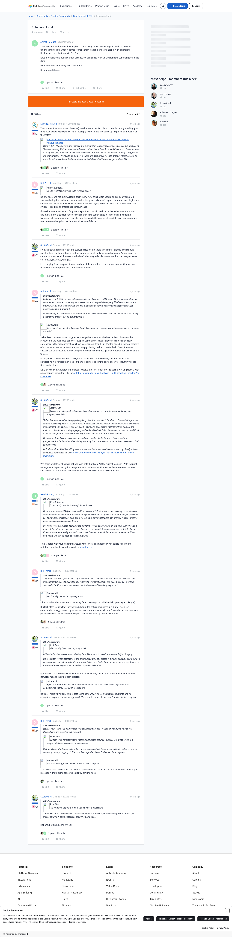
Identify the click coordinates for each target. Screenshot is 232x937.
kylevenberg (165, 94)
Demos (110, 892)
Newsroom (198, 899)
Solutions (67, 866)
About (195, 873)
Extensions (24, 886)
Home (30, 16)
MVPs (126, 5)
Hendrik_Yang (47, 494)
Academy (137, 5)
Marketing (67, 879)
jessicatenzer (166, 84)
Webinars (111, 905)
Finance (66, 905)
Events (116, 5)
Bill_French (45, 183)
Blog (194, 886)
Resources (156, 866)
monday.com (86, 547)
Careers (196, 879)
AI (19, 899)
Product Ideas (102, 5)
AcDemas (164, 121)
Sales (65, 899)
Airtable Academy (116, 873)
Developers (156, 886)
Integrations (24, 879)
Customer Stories (116, 899)
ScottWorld (46, 245)
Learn (109, 866)
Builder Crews (85, 5)
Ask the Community (60, 16)
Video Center (113, 886)
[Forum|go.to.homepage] (42, 6)
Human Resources (72, 892)
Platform (23, 866)
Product (66, 873)
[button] (177, 6)
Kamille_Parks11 (48, 123)
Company (197, 866)
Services (154, 879)
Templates (155, 899)
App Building (25, 892)
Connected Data (27, 905)
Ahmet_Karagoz (48, 41)
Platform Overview (28, 873)
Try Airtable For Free (203, 905)
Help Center (151, 5)
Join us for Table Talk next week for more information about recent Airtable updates (88, 139)
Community (42, 16)
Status (196, 892)
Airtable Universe (159, 905)
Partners (154, 873)
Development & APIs (83, 16)
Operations (68, 886)
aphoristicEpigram (169, 112)
